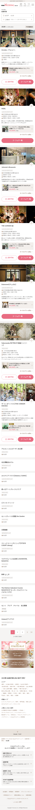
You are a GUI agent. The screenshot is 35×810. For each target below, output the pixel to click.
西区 (12, 695)
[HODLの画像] (17, 97)
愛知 (2, 740)
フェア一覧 (27, 82)
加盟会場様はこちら (19, 795)
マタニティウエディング (24, 714)
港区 (24, 693)
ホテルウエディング (6, 704)
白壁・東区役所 (20, 686)
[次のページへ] (27, 632)
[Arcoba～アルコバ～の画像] (17, 38)
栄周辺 (17, 684)
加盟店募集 (28, 795)
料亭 (17, 701)
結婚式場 (27, 738)
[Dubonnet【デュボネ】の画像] (17, 273)
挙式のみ (13, 714)
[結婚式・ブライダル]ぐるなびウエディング (12, 738)
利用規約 (11, 791)
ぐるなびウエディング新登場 (17, 717)
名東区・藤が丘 (23, 691)
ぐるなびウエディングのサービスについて (17, 798)
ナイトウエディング (20, 712)
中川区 (15, 693)
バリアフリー (4, 717)
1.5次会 (21, 710)
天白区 (30, 691)
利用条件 (17, 791)
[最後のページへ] (31, 632)
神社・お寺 (28, 701)
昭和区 (10, 693)
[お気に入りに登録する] (31, 47)
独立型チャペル (5, 714)
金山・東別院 (29, 686)
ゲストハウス (16, 704)
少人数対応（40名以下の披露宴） (9, 710)
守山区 (3, 695)
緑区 (20, 693)
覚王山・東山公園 (5, 691)
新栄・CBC (12, 686)
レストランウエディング (7, 701)
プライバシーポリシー (26, 791)
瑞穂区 (4, 693)
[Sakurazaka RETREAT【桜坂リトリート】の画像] (17, 331)
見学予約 (11, 82)
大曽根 (16, 695)
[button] (17, 755)
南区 (28, 693)
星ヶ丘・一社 (15, 691)
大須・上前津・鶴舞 (7, 688)
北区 (8, 695)
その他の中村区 (9, 684)
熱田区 (15, 688)
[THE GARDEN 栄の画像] (17, 214)
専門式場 (22, 701)
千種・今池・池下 (23, 688)
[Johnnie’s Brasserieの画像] (17, 156)
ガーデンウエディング (7, 712)
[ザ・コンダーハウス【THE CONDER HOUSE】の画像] (17, 392)
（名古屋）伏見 (4, 686)
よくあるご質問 (17, 802)
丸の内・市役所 (24, 684)
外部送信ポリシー (8, 795)
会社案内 (5, 791)
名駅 (2, 684)
